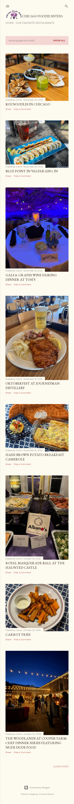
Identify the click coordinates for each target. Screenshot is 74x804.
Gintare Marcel (46, 794)
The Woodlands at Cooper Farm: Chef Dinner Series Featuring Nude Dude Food (36, 743)
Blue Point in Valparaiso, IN (32, 171)
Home (10, 23)
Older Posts (60, 766)
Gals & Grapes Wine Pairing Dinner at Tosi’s (31, 277)
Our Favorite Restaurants (35, 23)
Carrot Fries (18, 634)
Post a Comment (22, 109)
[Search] (66, 5)
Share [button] (8, 109)
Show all (59, 40)
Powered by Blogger (40, 787)
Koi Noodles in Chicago (28, 104)
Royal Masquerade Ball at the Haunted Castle (35, 565)
